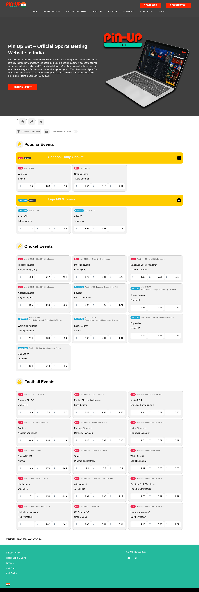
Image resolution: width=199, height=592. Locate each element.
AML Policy (11, 573)
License (10, 563)
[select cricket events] (31, 121)
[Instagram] (136, 558)
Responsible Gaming (16, 558)
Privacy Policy (13, 553)
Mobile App (54, 66)
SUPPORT (128, 11)
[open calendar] (47, 131)
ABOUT (163, 11)
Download (150, 5)
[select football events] (41, 122)
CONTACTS (146, 11)
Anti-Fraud (11, 568)
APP (34, 11)
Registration (178, 5)
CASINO (112, 11)
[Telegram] (129, 558)
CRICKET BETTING (76, 11)
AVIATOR (97, 11)
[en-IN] (8, 584)
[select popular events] (22, 121)
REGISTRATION (51, 11)
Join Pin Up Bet (23, 87)
